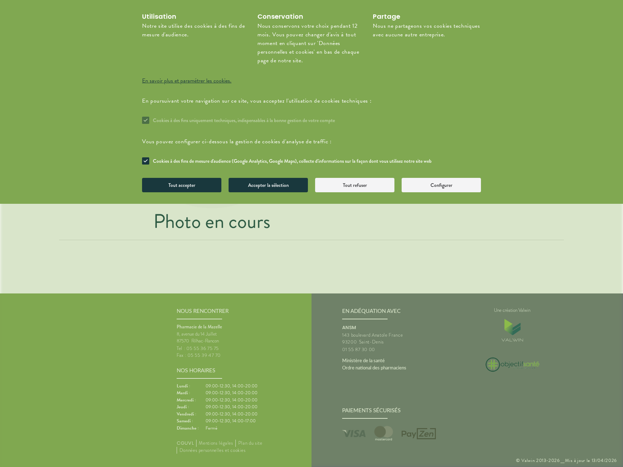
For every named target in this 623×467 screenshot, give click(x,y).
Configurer (441, 185)
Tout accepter (181, 185)
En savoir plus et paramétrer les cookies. (186, 80)
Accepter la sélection (268, 185)
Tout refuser (355, 185)
